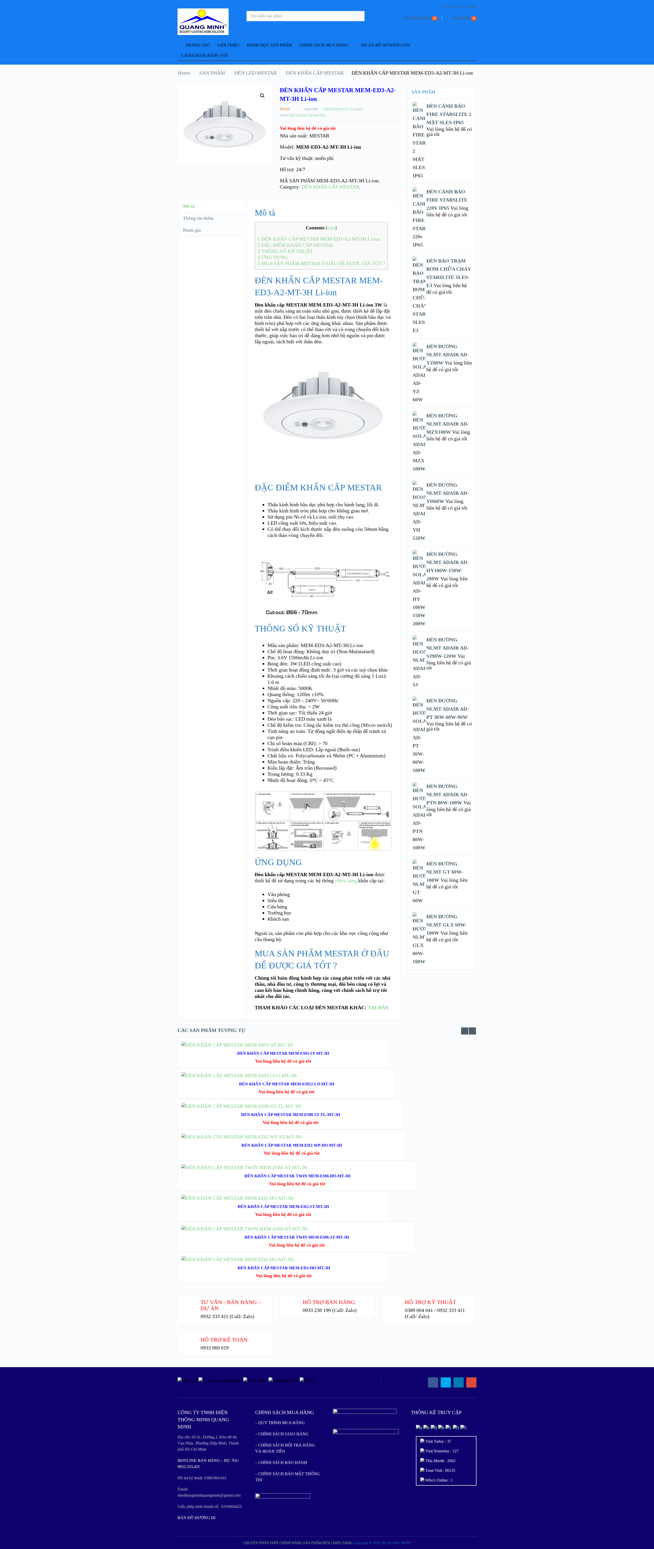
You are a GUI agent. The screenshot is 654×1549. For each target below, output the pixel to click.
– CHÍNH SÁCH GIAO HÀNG (282, 1434)
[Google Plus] (471, 1382)
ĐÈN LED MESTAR (255, 73)
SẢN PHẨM (212, 73)
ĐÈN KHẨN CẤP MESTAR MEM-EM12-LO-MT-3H (286, 1084)
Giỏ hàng (461, 18)
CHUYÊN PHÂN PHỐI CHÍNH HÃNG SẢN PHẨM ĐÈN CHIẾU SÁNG (298, 1543)
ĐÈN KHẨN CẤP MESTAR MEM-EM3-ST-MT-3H (283, 1053)
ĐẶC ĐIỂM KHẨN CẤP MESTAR (295, 245)
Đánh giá (192, 230)
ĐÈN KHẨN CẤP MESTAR (315, 73)
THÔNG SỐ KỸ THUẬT (285, 251)
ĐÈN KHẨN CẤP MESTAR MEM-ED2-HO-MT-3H (284, 1268)
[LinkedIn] (458, 1382)
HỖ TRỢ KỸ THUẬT (430, 1302)
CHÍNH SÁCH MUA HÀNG (323, 45)
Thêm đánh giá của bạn (343, 109)
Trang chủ (197, 45)
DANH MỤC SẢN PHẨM (269, 45)
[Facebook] (433, 1382)
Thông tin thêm (198, 218)
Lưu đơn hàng (417, 18)
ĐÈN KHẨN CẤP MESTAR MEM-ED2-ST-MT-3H (283, 1206)
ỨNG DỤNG (273, 257)
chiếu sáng (346, 880)
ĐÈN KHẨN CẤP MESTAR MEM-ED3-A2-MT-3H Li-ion (319, 239)
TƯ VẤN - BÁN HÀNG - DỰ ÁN (230, 1305)
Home (184, 73)
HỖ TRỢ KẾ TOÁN (224, 1339)
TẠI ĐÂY (378, 1007)
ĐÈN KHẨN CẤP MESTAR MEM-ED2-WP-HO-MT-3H (291, 1145)
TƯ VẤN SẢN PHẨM (459, 7)
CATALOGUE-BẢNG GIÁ (204, 55)
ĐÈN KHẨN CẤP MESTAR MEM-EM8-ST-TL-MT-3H (290, 1114)
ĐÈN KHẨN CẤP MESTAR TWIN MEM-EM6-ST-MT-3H (296, 1237)
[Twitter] (446, 1382)
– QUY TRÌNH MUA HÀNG (280, 1423)
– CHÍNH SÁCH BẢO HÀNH (281, 1462)
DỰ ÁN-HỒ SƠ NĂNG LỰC (386, 45)
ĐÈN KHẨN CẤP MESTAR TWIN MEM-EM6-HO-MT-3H (297, 1176)
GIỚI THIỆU (228, 45)
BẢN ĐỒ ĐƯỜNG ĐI (196, 1518)
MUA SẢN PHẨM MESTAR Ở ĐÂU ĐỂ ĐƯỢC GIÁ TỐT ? (321, 263)
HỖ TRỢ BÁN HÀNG (329, 1302)
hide (331, 228)
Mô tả (189, 206)
